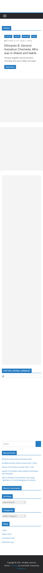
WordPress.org (7, 542)
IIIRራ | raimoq (27, 41)
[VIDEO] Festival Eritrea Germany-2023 (17, 459)
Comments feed (8, 538)
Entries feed (6, 534)
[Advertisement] (21, 100)
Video (34, 36)
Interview (26, 36)
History (17, 36)
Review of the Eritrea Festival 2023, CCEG (18, 467)
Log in (4, 530)
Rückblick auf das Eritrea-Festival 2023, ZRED (19, 463)
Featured (8, 36)
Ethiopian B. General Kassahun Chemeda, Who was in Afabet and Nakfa (21, 49)
